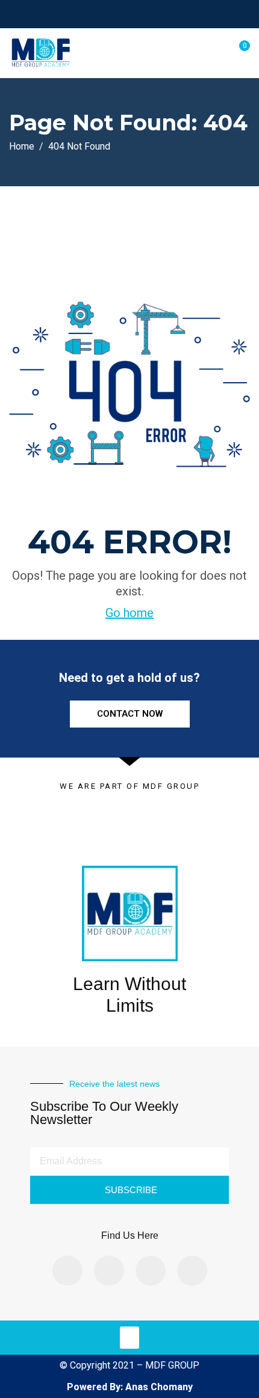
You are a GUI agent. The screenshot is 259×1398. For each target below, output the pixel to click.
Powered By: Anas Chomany (130, 1387)
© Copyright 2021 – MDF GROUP (129, 1365)
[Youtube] (192, 1271)
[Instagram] (109, 1271)
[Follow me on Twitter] (119, 14)
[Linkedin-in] (151, 1271)
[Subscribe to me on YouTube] (134, 14)
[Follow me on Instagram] (149, 14)
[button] (129, 1338)
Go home (129, 613)
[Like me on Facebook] (104, 14)
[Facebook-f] (67, 1271)
